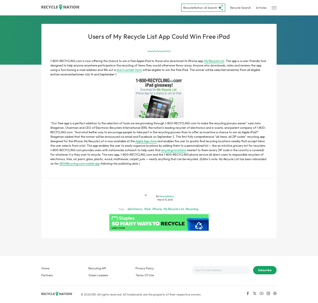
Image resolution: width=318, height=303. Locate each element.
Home (45, 268)
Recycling (192, 209)
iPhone (156, 209)
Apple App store (146, 141)
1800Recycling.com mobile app (79, 163)
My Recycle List (214, 61)
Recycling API (97, 268)
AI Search (200, 8)
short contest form (129, 70)
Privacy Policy (144, 268)
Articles (261, 8)
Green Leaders (98, 275)
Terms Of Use (144, 275)
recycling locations (173, 150)
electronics (135, 209)
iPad (147, 209)
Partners (47, 275)
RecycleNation (193, 8)
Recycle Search (240, 8)
